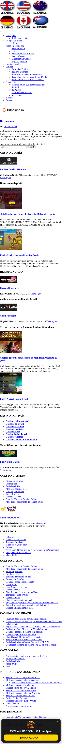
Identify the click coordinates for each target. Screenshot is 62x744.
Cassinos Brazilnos (15, 426)
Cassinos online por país (17, 421)
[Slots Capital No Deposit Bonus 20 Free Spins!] (11, 208)
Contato (9, 100)
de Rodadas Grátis (20, 38)
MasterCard (17, 95)
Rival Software (18, 48)
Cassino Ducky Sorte (10, 517)
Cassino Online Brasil (16, 434)
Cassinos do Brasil (15, 424)
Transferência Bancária (22, 92)
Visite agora (5, 177)
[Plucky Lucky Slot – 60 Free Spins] (11, 249)
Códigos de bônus (14, 40)
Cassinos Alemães (14, 437)
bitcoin (9, 97)
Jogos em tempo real (15, 46)
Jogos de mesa (12, 494)
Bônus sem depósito (15, 481)
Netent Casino (18, 56)
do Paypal (16, 90)
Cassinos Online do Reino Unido (21, 439)
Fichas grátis (11, 483)
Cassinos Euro (13, 431)
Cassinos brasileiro (15, 429)
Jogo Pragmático (19, 61)
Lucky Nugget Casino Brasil (14, 399)
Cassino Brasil (12, 64)
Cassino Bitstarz (8, 315)
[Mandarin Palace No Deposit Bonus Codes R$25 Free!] (11, 352)
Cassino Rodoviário (9, 288)
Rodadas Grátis (13, 486)
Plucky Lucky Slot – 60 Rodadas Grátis (19, 255)
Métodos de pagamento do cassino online (24, 502)
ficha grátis (11, 35)
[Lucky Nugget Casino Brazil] (11, 393)
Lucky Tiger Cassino (10, 462)
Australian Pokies (20, 69)
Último (15, 43)
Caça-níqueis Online (15, 491)
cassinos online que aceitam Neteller (28, 84)
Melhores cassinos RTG (17, 489)
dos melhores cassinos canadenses (27, 74)
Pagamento (11, 82)
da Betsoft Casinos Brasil (23, 53)
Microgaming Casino (21, 59)
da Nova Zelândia (20, 72)
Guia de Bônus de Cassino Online (21, 499)
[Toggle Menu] (1, 31)
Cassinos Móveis (13, 496)
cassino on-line (10, 126)
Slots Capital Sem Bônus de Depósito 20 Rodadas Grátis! (27, 214)
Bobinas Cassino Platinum (13, 169)
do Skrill (15, 87)
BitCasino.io (7, 120)
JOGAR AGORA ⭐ (31, 737)
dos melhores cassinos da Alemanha (28, 79)
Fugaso (15, 51)
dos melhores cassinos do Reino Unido (29, 77)
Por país (9, 66)
